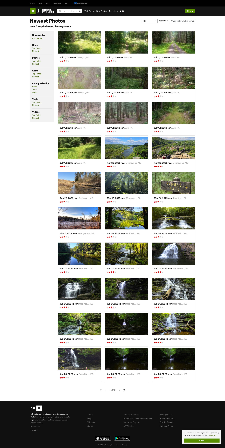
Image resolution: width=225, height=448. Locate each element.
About (90, 414)
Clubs (90, 426)
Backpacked (37, 38)
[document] (202, 437)
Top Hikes (113, 11)
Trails (34, 89)
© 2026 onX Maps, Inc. (106, 445)
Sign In (190, 11)
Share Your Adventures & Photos (138, 418)
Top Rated (36, 48)
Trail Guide (89, 11)
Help (89, 418)
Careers (34, 430)
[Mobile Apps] (122, 11)
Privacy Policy (211, 435)
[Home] (43, 11)
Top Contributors (131, 414)
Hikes (34, 86)
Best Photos (101, 11)
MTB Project (129, 426)
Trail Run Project (167, 418)
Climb (32, 3)
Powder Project (166, 422)
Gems (34, 92)
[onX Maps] (36, 410)
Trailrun (57, 3)
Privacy (124, 445)
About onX (35, 426)
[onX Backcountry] (80, 3)
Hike (47, 3)
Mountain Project (131, 422)
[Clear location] (193, 20)
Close (201, 440)
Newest (35, 51)
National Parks (166, 426)
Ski (66, 3)
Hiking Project (166, 414)
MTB (40, 3)
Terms (118, 445)
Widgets (91, 422)
